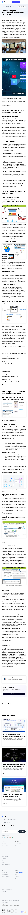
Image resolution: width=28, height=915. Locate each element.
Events (16, 878)
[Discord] (11, 825)
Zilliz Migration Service (6, 850)
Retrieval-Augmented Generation (11, 429)
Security (17, 900)
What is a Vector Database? (7, 889)
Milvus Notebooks (18, 854)
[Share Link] (11, 703)
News (16, 874)
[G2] (14, 825)
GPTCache (4, 858)
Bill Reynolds (11, 31)
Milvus (12, 34)
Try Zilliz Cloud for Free (14, 693)
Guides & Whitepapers (6, 878)
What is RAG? (4, 887)
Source (3, 491)
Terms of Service (5, 900)
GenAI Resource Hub (6, 874)
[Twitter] (7, 825)
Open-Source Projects (19, 845)
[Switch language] (22, 2)
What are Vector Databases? (10, 116)
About (16, 870)
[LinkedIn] (4, 825)
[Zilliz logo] (4, 2)
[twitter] (3, 703)
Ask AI (24, 912)
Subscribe (22, 831)
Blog (4, 6)
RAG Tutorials (18, 852)
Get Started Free (16, 1)
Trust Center (4, 891)
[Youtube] (2, 825)
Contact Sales (18, 880)
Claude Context (5, 856)
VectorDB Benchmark (19, 847)
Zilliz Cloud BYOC (5, 845)
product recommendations (14, 156)
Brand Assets (18, 882)
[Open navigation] (25, 2)
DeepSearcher (4, 854)
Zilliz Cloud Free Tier (5, 847)
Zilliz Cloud (4, 843)
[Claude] (10, 837)
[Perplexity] (5, 837)
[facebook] (5, 703)
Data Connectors (5, 882)
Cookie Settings (5, 902)
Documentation (18, 843)
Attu (2, 860)
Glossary (3, 885)
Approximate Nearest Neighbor (9, 162)
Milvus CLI (3, 862)
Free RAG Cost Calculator (20, 850)
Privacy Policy (12, 900)
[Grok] (7, 837)
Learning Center (5, 872)
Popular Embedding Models (7, 880)
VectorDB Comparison (6, 876)
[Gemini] (12, 837)
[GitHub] (9, 825)
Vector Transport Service (6, 864)
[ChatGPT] (2, 837)
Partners (17, 876)
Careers (16, 872)
